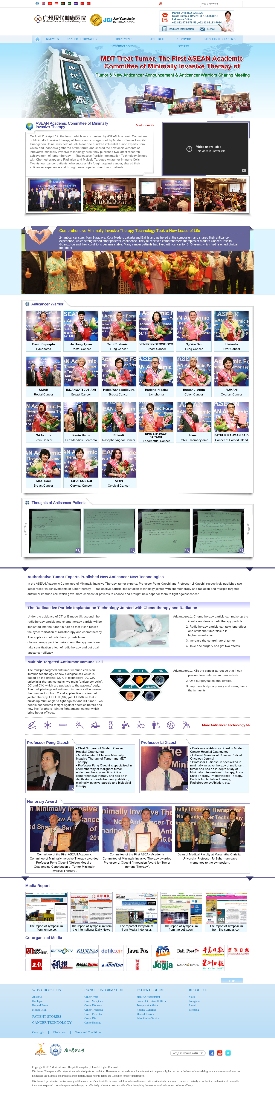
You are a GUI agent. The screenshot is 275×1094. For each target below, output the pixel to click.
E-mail (211, 29)
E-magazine (195, 1001)
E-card (192, 1005)
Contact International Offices (151, 1001)
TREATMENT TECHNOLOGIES (123, 40)
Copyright (38, 1032)
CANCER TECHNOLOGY (52, 1022)
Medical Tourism (145, 1014)
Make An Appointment (148, 996)
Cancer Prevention (93, 1014)
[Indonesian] (56, 3)
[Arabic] (69, 3)
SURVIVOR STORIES (184, 40)
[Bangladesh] (63, 3)
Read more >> (144, 125)
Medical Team (39, 1009)
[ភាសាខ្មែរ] (76, 3)
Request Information (181, 29)
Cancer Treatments (93, 1009)
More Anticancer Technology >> (226, 725)
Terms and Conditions (88, 1032)
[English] (43, 3)
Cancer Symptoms (93, 1001)
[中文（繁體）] (88, 3)
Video (192, 996)
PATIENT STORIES (46, 1016)
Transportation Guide (147, 1005)
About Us (37, 996)
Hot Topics (37, 1001)
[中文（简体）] (82, 3)
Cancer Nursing (92, 1022)
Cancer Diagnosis (93, 1005)
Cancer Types (91, 996)
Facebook (194, 1009)
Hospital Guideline (146, 1009)
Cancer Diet (90, 1018)
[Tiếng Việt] (50, 3)
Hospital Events (40, 1005)
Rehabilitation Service (148, 1018)
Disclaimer (59, 1032)
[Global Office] (37, 3)
